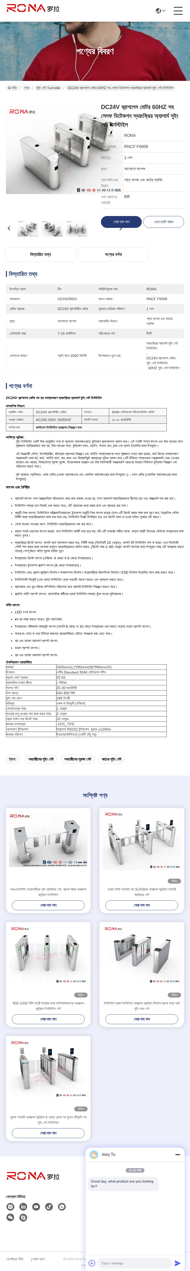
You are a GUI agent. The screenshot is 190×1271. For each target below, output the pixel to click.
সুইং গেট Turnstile (48, 88)
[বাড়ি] (33, 1182)
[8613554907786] (61, 1207)
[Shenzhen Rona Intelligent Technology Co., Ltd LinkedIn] (23, 1207)
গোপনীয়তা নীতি (15, 1259)
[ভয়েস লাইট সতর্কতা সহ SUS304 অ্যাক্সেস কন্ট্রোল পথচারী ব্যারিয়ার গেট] (141, 847)
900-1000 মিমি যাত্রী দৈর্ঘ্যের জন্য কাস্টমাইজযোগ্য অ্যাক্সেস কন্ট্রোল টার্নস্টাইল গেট (48, 1006)
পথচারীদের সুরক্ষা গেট (77, 759)
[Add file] (92, 1263)
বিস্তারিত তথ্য (40, 254)
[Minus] (178, 1155)
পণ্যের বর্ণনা (113, 254)
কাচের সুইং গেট (111, 759)
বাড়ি (14, 88)
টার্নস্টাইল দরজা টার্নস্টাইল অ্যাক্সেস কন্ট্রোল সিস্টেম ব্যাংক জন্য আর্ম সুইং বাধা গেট (142, 1006)
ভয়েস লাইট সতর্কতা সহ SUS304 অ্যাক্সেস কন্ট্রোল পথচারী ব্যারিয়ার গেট (142, 892)
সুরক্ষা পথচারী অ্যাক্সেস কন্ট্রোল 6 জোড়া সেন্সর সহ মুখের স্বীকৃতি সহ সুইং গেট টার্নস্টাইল (48, 1120)
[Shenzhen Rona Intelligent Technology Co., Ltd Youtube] (36, 1207)
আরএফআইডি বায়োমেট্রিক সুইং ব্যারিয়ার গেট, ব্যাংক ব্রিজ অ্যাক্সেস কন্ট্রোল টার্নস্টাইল (48, 892)
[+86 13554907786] (23, 1218)
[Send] (178, 1263)
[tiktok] (49, 1207)
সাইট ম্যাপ (39, 1259)
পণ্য (26, 88)
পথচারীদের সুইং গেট (40, 759)
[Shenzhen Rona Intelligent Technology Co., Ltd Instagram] (10, 1207)
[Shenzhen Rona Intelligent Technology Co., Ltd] (33, 10)
